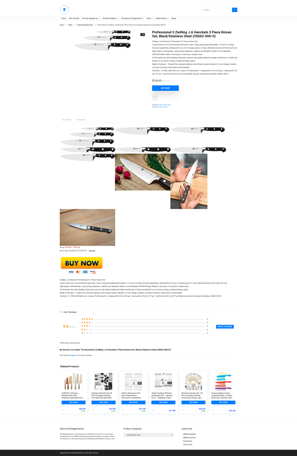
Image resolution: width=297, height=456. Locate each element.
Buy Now (165, 88)
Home (63, 18)
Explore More (161, 18)
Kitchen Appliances (90, 18)
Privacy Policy (187, 441)
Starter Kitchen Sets (85, 25)
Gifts (149, 18)
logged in (74, 355)
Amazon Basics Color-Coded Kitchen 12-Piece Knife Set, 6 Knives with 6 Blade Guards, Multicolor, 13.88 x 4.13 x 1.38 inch (222, 398)
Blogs (173, 18)
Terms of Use (187, 444)
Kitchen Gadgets (109, 18)
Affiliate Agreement (189, 434)
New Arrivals (74, 18)
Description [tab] (66, 120)
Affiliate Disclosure (189, 437)
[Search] (234, 10)
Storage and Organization (131, 18)
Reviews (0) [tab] (81, 120)
